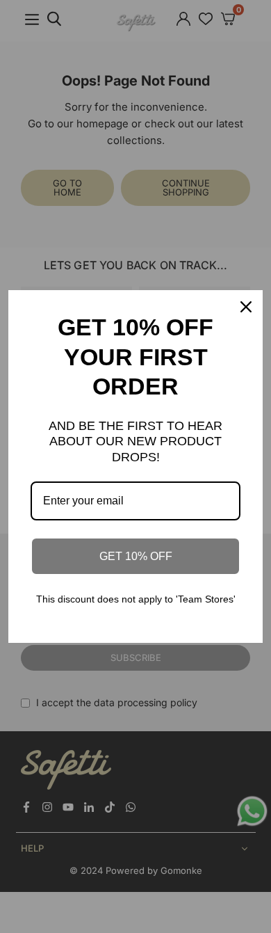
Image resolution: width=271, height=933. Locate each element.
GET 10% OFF (135, 556)
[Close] (246, 307)
